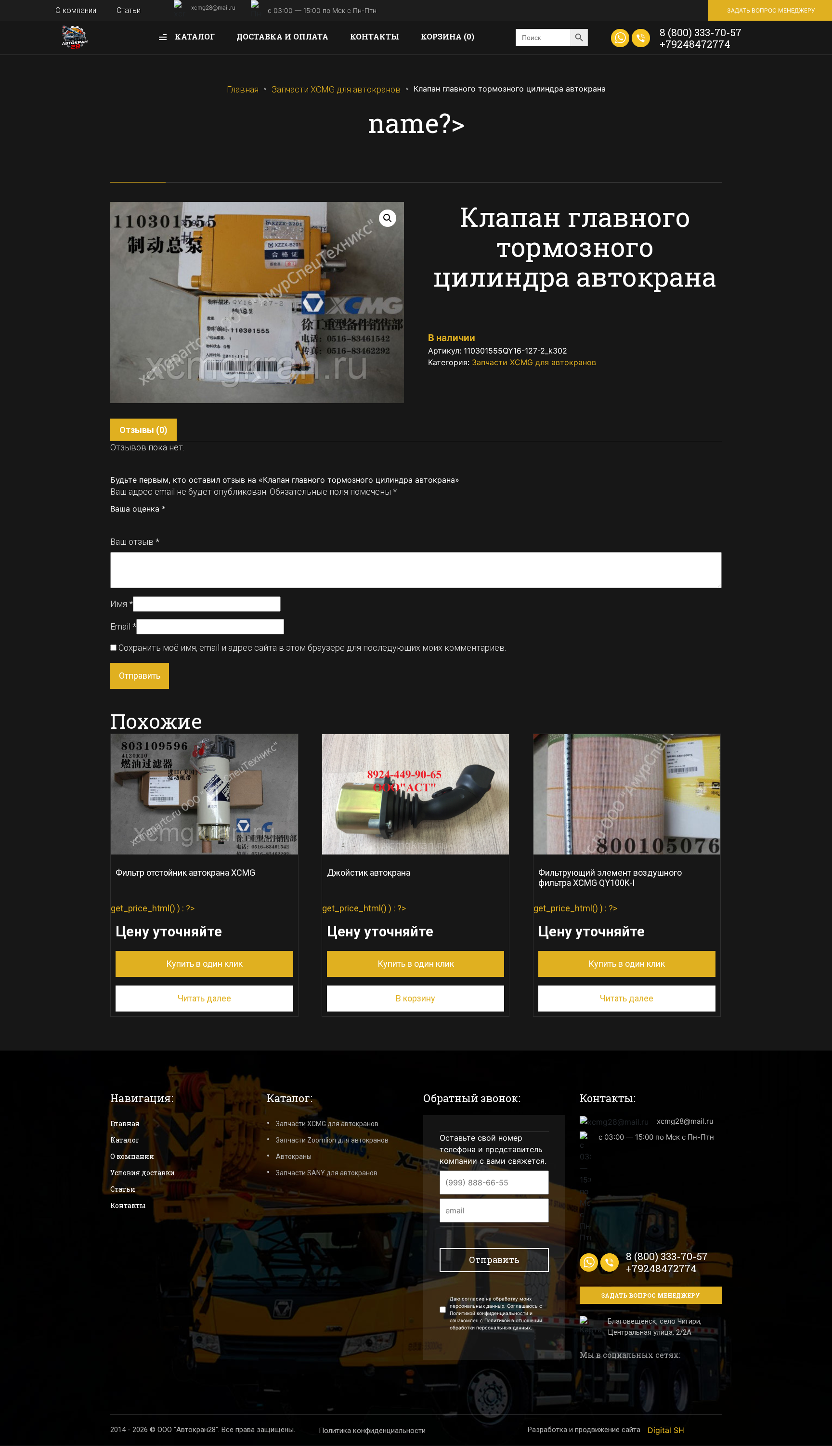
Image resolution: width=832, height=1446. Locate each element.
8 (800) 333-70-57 (700, 32)
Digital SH (666, 1430)
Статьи (129, 10)
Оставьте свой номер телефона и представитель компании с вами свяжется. (493, 1149)
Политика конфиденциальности (372, 1430)
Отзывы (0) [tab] (143, 430)
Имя (121, 604)
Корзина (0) (447, 36)
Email (123, 626)
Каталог (194, 36)
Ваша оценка (138, 508)
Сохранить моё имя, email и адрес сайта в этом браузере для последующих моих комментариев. (312, 648)
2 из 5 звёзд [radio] (125, 522)
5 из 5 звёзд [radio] (157, 522)
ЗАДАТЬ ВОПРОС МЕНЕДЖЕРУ (771, 10)
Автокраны (294, 1156)
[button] (387, 218)
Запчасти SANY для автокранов (326, 1173)
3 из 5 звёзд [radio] (135, 522)
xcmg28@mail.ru (213, 7)
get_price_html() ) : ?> (183, 918)
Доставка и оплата (282, 36)
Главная (243, 89)
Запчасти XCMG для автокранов (336, 89)
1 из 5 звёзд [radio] (114, 522)
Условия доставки (142, 1172)
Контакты (374, 36)
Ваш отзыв (134, 542)
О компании (75, 10)
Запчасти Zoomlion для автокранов (332, 1140)
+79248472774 (695, 44)
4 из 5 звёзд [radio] (146, 522)
